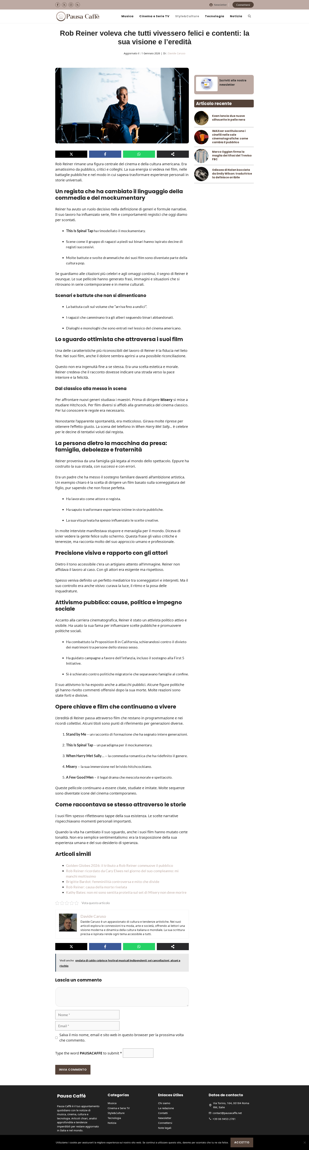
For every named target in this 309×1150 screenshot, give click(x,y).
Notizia (236, 16)
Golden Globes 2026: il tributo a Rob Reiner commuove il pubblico (119, 865)
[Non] (304, 1142)
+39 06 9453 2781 (224, 1119)
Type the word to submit (88, 1053)
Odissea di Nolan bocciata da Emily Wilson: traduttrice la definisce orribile (232, 173)
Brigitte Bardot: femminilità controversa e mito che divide (112, 881)
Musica (127, 16)
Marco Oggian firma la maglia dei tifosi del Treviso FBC (232, 155)
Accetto (241, 1142)
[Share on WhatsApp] (139, 154)
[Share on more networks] (173, 154)
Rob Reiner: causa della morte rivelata (96, 887)
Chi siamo (164, 1103)
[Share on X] (71, 154)
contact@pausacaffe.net (227, 1113)
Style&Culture (187, 16)
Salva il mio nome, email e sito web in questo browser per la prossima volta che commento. (121, 1037)
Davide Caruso (176, 53)
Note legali (164, 1128)
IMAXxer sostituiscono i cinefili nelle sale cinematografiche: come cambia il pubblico (230, 136)
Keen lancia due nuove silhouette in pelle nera (228, 118)
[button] (249, 16)
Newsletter (220, 4)
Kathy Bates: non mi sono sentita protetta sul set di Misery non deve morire (126, 892)
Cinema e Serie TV (154, 16)
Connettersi (243, 4)
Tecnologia (214, 16)
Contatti (163, 1113)
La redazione (166, 1108)
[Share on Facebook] (105, 154)
